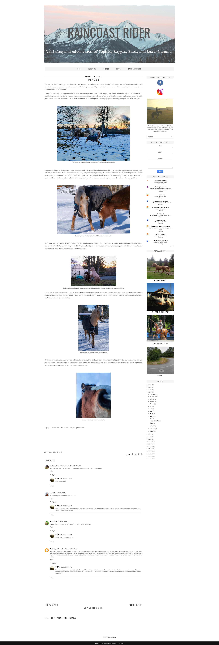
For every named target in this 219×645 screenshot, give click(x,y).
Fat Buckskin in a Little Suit (160, 201)
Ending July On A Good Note (160, 242)
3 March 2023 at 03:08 (59, 492)
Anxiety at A (160, 213)
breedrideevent (160, 220)
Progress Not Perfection (160, 209)
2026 (150, 384)
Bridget (106, 69)
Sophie (118, 69)
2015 (150, 451)
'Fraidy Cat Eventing (161, 180)
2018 (150, 444)
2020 (150, 439)
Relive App (152, 423)
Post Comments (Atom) (66, 618)
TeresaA (52, 521)
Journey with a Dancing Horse (160, 207)
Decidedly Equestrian (160, 187)
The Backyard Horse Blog (57, 549)
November (153, 396)
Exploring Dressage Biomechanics (59, 465)
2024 (150, 389)
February (152, 428)
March (151, 416)
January (152, 431)
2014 (150, 453)
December (152, 394)
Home (79, 69)
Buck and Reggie (135, 69)
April (151, 413)
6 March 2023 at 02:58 (71, 549)
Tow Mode (160, 375)
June (151, 408)
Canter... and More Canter (161, 196)
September (153, 401)
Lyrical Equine (161, 194)
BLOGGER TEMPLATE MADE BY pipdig (109, 643)
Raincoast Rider (112, 637)
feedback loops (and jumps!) (160, 182)
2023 (150, 392)
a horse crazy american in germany (160, 226)
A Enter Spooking (161, 234)
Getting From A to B (155, 420)
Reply (51, 471)
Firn (51, 492)
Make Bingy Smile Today (161, 221)
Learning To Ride (160, 280)
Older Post (134, 605)
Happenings (153, 425)
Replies (54, 474)
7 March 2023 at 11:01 (66, 506)
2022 (150, 434)
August (152, 404)
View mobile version (93, 607)
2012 (150, 458)
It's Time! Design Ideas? (160, 312)
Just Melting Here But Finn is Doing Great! (161, 202)
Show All (172, 246)
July (151, 406)
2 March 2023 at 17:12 (75, 465)
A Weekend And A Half (160, 344)
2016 (150, 449)
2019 (150, 441)
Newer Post (52, 605)
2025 (150, 387)
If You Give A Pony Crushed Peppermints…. (160, 215)
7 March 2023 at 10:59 (66, 478)
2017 (150, 446)
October (152, 399)
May (151, 411)
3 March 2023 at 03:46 (61, 521)
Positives (152, 418)
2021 (150, 436)
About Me (92, 69)
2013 (150, 456)
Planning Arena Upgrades (160, 236)
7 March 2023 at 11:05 (66, 567)
